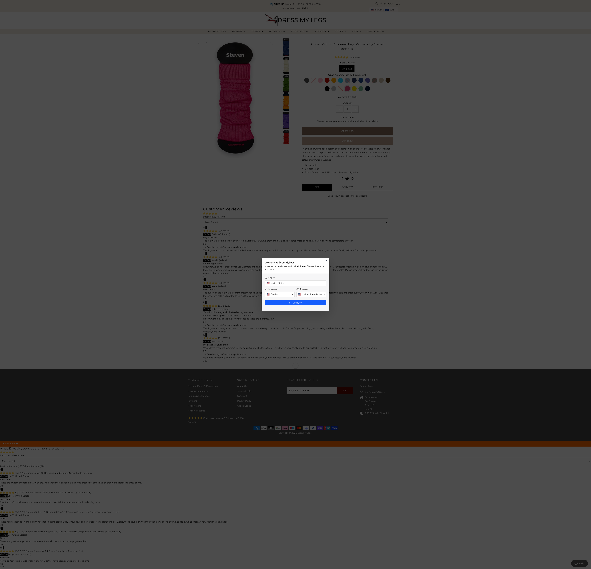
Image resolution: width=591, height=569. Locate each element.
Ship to (271, 278)
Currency (304, 289)
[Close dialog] (327, 260)
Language (272, 289)
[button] (295, 283)
